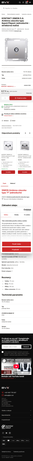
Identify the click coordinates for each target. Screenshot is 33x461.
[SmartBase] (9, 457)
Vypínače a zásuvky (27, 14)
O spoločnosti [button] (6, 419)
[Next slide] (29, 133)
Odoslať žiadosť (8, 115)
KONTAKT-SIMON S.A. (7, 86)
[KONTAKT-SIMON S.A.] (27, 85)
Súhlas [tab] (6, 214)
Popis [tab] (4, 183)
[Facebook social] (3, 433)
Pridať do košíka (21, 98)
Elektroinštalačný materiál (13, 14)
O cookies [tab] (27, 214)
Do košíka (8, 172)
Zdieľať (13, 120)
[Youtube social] (6, 433)
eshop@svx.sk (9, 395)
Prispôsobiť (15, 249)
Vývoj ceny (29, 93)
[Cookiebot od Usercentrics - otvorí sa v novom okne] (23, 210)
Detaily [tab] (16, 214)
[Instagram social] (9, 433)
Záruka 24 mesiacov (6, 125)
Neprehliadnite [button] (6, 415)
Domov (3, 14)
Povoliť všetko (16, 244)
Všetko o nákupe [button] (6, 410)
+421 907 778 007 (10, 392)
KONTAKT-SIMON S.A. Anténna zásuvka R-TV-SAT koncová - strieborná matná (24, 156)
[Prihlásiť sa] (23, 2)
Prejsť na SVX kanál (7, 378)
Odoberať (26, 346)
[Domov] (5, 2)
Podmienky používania (19, 451)
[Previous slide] (25, 133)
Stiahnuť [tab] (12, 183)
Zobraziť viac (17, 31)
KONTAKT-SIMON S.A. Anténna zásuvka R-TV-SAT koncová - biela (8, 156)
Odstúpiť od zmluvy (6, 451)
